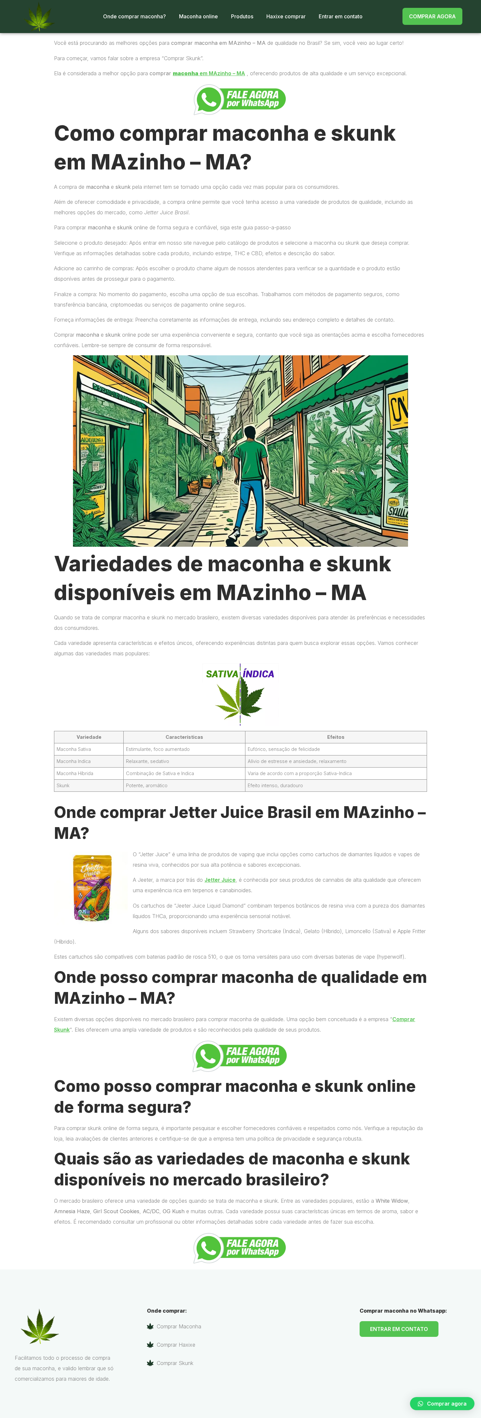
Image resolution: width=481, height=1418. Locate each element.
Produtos (242, 16)
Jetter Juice (220, 880)
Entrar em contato (341, 16)
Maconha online (198, 16)
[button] (442, 1403)
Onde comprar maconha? (134, 16)
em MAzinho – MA (209, 73)
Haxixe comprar (286, 16)
